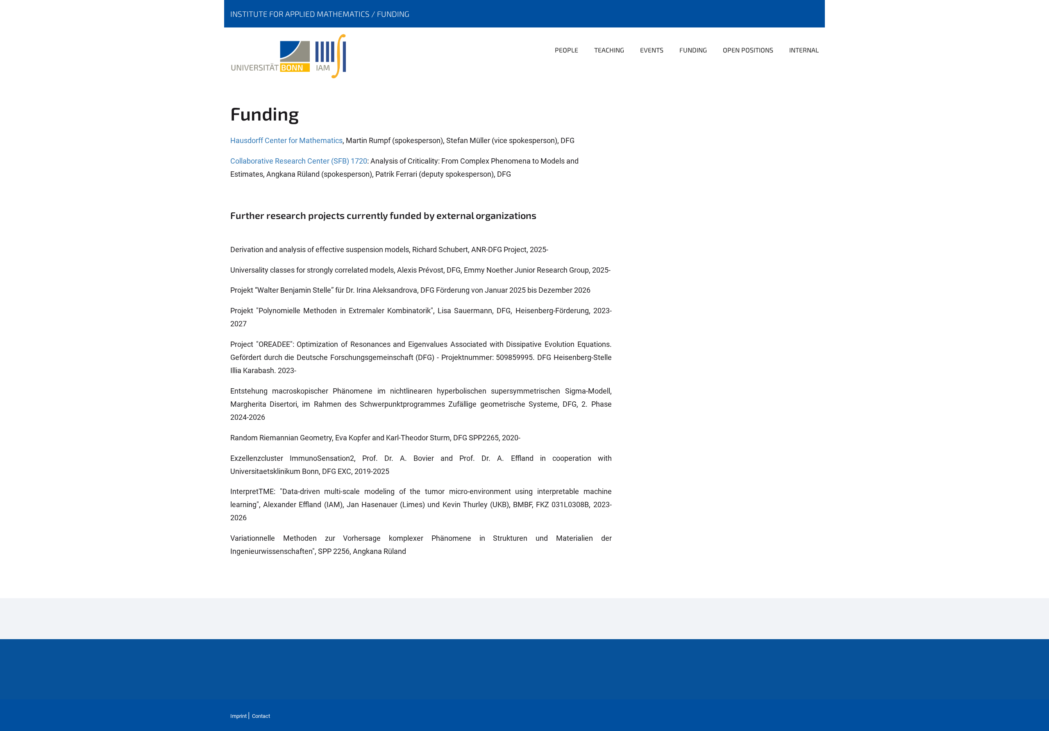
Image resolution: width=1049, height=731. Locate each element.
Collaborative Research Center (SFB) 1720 (298, 161)
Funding (393, 13)
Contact (261, 716)
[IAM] (332, 55)
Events (651, 50)
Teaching (609, 50)
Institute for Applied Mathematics (300, 13)
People (566, 50)
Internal (804, 50)
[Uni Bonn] (272, 55)
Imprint (238, 716)
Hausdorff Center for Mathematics (286, 140)
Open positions (748, 50)
